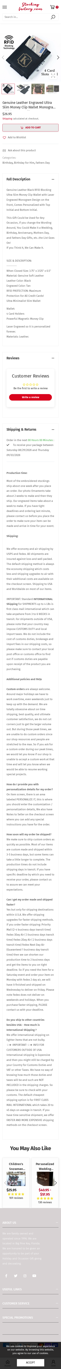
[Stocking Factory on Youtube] (34, 1276)
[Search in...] (54, 17)
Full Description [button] (18, 179)
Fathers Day (43, 162)
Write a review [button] (30, 397)
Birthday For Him (24, 162)
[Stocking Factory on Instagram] (25, 1276)
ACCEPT (30, 1362)
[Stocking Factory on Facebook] (6, 1276)
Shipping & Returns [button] (21, 429)
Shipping (7, 118)
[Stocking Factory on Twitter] (15, 1276)
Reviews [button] (13, 358)
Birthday (7, 162)
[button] (57, 57)
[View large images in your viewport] (53, 75)
